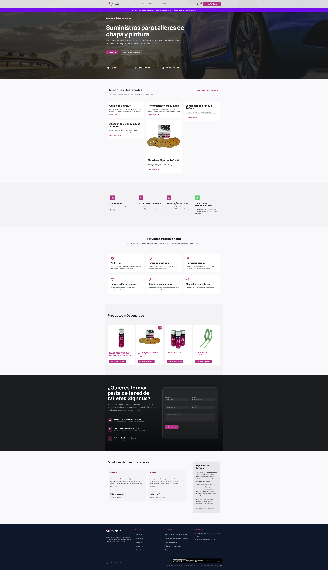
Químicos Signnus (120, 105)
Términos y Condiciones (173, 546)
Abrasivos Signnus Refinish (164, 160)
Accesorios (139, 546)
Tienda (151, 4)
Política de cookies (171, 542)
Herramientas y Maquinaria (163, 105)
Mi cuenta (163, 4)
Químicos (139, 534)
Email (167, 405)
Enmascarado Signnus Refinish (199, 107)
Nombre (168, 397)
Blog (174, 4)
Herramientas (140, 550)
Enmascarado (140, 538)
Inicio (142, 4)
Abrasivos (139, 542)
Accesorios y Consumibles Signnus (124, 125)
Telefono (194, 405)
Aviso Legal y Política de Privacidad (176, 534)
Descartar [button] (192, 10)
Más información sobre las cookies (176, 538)
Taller (193, 397)
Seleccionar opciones (118, 362)
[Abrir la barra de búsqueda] (198, 4)
